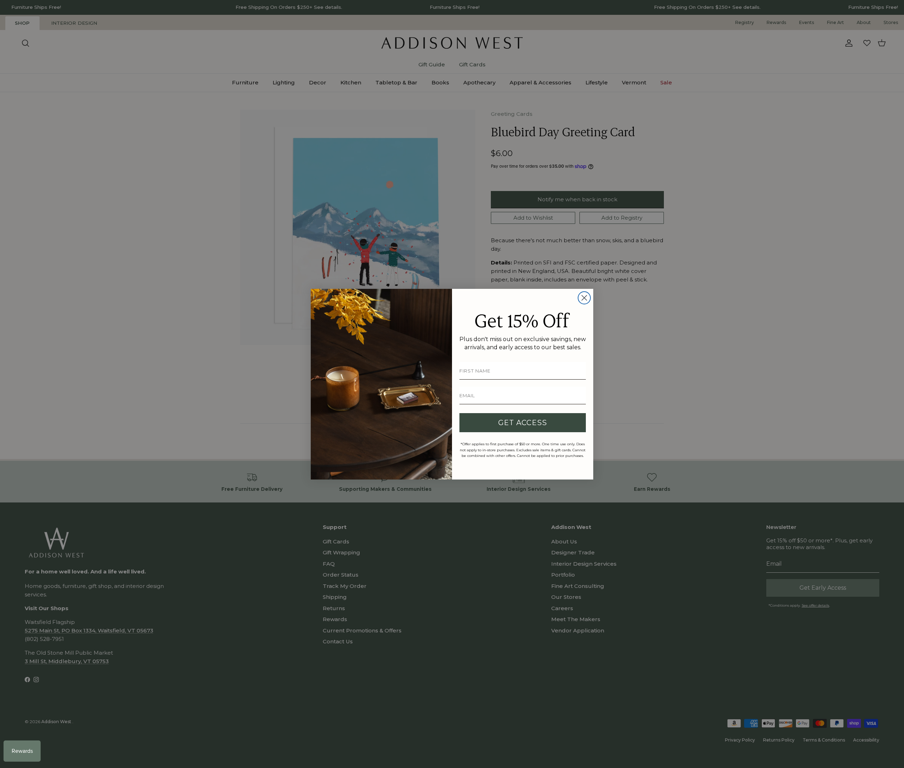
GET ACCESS (522, 422)
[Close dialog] (584, 298)
